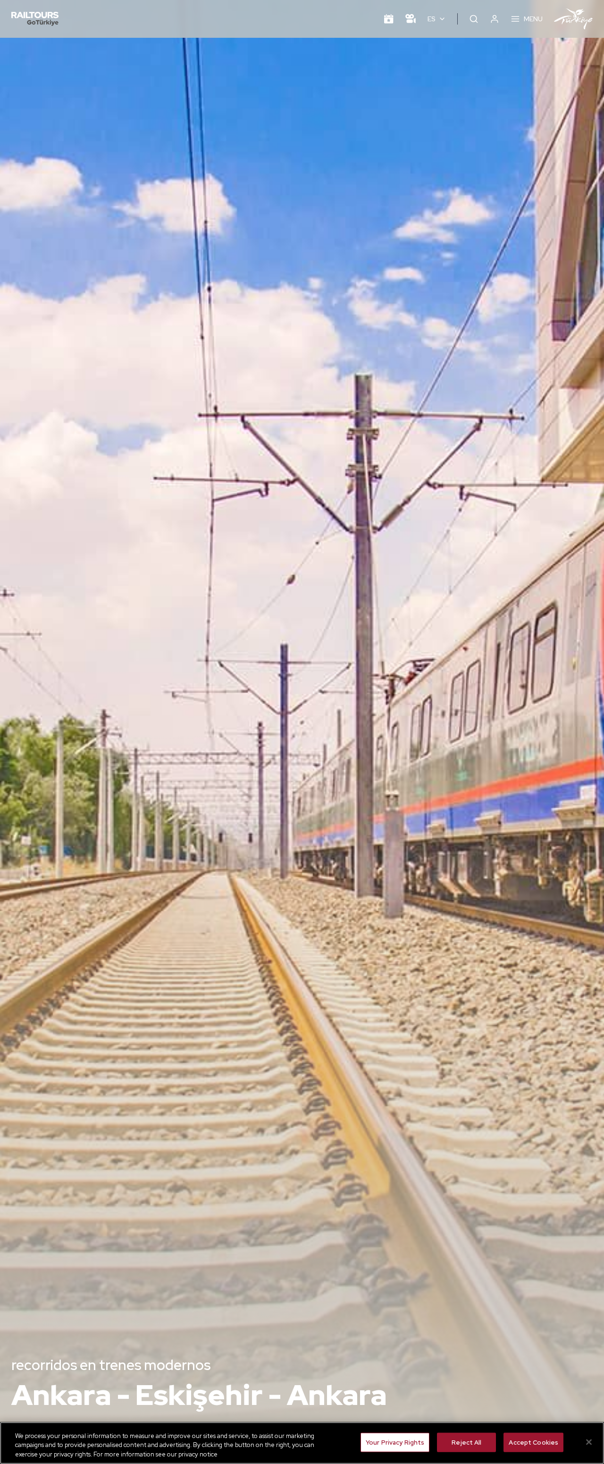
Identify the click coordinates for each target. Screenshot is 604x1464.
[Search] (473, 19)
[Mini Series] (410, 19)
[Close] (589, 1441)
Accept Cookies (533, 1442)
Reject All (466, 1442)
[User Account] (494, 19)
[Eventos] (389, 19)
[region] (302, 1443)
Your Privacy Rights (395, 1442)
